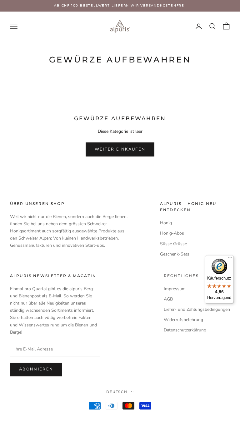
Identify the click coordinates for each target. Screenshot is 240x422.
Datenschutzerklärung (185, 330)
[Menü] (230, 259)
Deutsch (117, 392)
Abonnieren (36, 369)
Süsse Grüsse (173, 244)
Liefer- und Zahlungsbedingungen (197, 309)
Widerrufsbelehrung (183, 320)
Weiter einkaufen (120, 149)
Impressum (175, 289)
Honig (166, 223)
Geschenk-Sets (174, 254)
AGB (168, 299)
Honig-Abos (172, 233)
